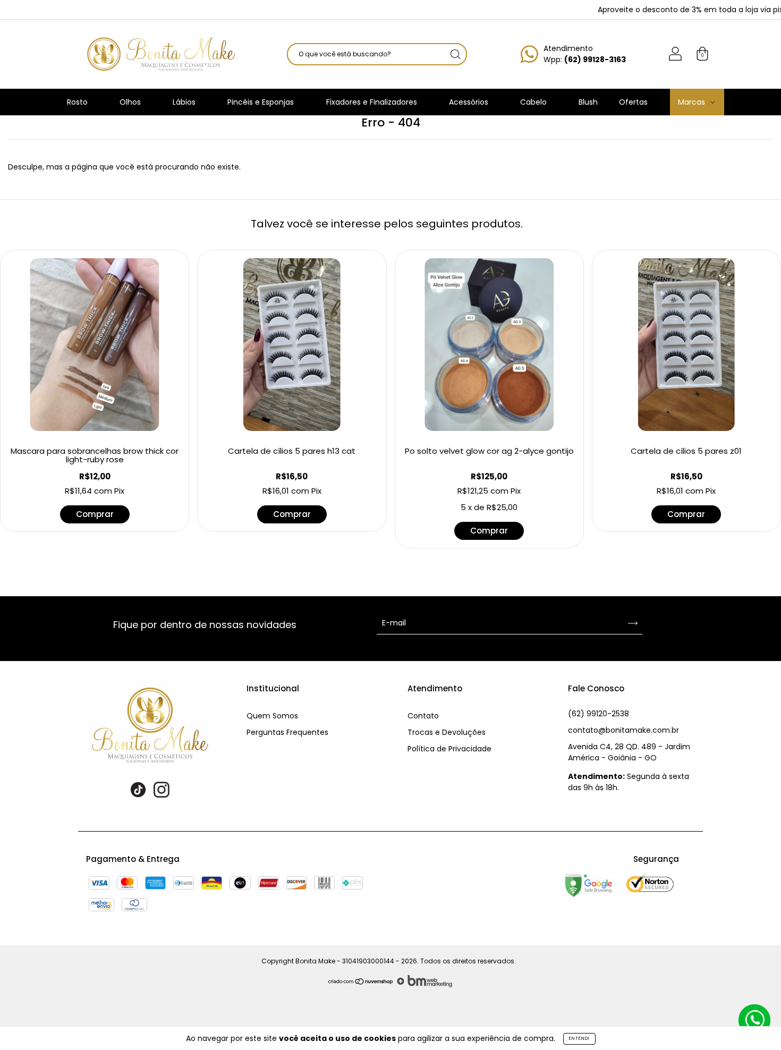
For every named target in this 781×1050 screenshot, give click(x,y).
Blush (588, 102)
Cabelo (534, 102)
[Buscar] (455, 54)
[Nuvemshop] (361, 984)
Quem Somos (272, 715)
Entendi (579, 1038)
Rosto (78, 102)
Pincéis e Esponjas (261, 102)
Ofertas (633, 102)
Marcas (692, 102)
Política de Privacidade (449, 748)
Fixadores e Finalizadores (372, 102)
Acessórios (469, 102)
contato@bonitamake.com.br (623, 730)
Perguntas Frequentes (287, 732)
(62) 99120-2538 (598, 713)
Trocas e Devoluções (447, 732)
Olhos (131, 102)
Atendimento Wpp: (585, 54)
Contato (423, 715)
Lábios (185, 102)
